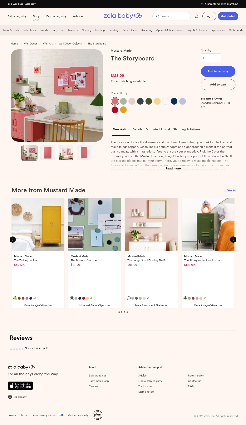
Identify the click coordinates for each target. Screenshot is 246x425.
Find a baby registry (150, 380)
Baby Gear (58, 30)
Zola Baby (30, 4)
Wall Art (48, 43)
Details (137, 129)
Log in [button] (209, 16)
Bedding (114, 30)
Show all (230, 190)
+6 (34, 298)
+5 (148, 298)
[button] (115, 101)
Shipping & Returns (186, 129)
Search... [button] (166, 16)
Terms (24, 415)
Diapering (146, 30)
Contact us (194, 380)
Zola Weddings (15, 4)
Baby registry (17, 16)
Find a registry (56, 16)
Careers (93, 386)
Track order (145, 386)
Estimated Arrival (157, 129)
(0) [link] (132, 66)
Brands (44, 30)
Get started (228, 16)
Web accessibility (78, 415)
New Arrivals (11, 30)
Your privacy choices (45, 415)
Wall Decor (30, 43)
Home (14, 43)
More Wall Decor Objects (93, 305)
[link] (119, 66)
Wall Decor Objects (70, 43)
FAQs (191, 386)
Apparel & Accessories (169, 30)
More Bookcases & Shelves (149, 305)
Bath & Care (129, 30)
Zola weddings (97, 375)
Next (233, 239)
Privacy (12, 415)
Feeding (100, 30)
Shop (36, 16)
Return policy (196, 375)
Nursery (73, 30)
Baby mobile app (99, 380)
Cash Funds (236, 30)
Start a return (146, 391)
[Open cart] (196, 16)
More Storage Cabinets (36, 305)
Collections (29, 30)
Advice (78, 16)
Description (121, 129)
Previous (13, 239)
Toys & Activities (197, 30)
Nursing (86, 30)
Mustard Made (121, 50)
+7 (91, 298)
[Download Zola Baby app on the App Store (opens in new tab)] (20, 385)
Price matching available (128, 81)
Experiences (217, 30)
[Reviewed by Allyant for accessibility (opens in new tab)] (97, 414)
